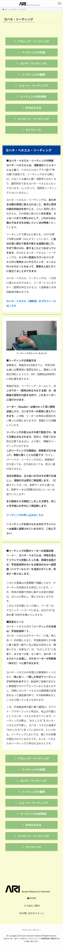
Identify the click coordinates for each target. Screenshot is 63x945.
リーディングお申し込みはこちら (25, 515)
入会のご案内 (32, 905)
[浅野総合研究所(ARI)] (31, 3)
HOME (33, 898)
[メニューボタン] (59, 3)
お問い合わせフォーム (33, 913)
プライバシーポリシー (31, 929)
